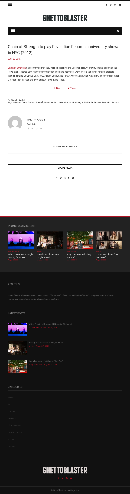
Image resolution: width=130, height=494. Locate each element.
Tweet (72, 88)
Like (58, 88)
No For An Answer (92, 102)
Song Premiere (72, 251)
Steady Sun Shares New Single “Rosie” (46, 342)
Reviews (12, 418)
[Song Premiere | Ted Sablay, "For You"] (80, 240)
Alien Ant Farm (20, 102)
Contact (11, 446)
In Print (11, 439)
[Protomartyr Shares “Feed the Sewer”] (109, 240)
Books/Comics (15, 432)
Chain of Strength (17, 68)
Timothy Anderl (18, 100)
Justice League (76, 102)
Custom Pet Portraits (17, 201)
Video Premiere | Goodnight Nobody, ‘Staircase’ (50, 324)
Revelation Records (110, 102)
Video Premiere (14, 251)
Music (39, 251)
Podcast (12, 411)
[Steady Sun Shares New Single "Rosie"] (50, 240)
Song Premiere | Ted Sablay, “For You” (46, 361)
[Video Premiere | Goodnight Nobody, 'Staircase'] (21, 240)
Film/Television (15, 425)
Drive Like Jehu (51, 102)
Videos (98, 251)
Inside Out (63, 102)
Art (9, 404)
